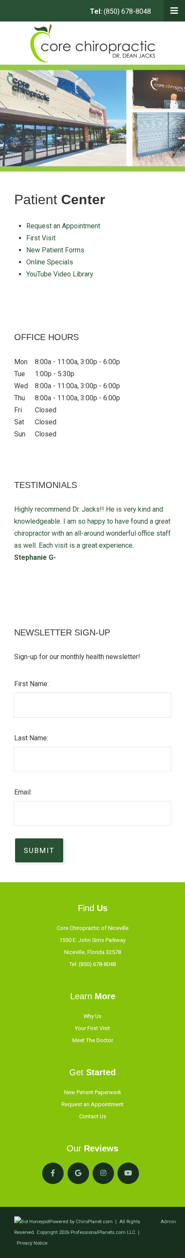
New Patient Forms (55, 250)
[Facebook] (53, 1173)
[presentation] (31, 1221)
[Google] (78, 1173)
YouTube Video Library (59, 274)
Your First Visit (92, 1028)
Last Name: (31, 738)
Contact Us (92, 1116)
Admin (168, 1221)
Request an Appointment (63, 226)
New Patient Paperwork (92, 1092)
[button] (174, 10)
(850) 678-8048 (120, 11)
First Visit (41, 238)
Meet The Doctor (92, 1040)
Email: (23, 792)
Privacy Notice (32, 1243)
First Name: (31, 684)
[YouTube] (128, 1173)
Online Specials (49, 262)
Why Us (92, 1016)
